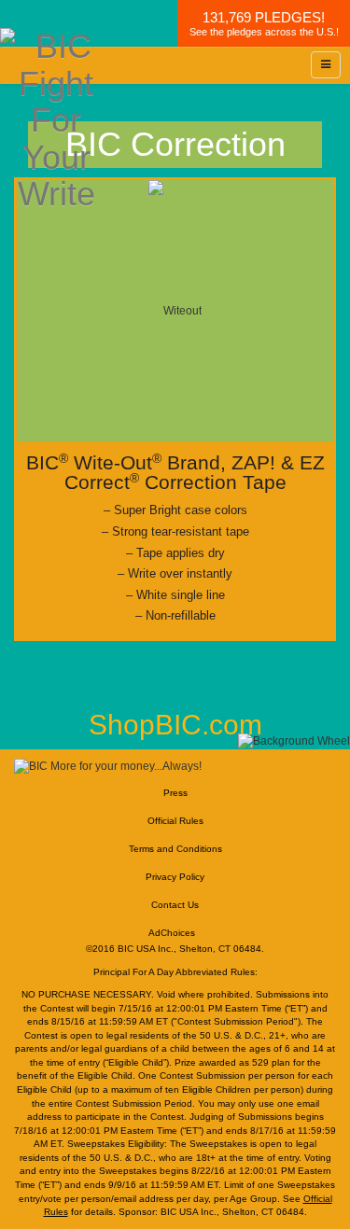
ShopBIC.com (175, 724)
